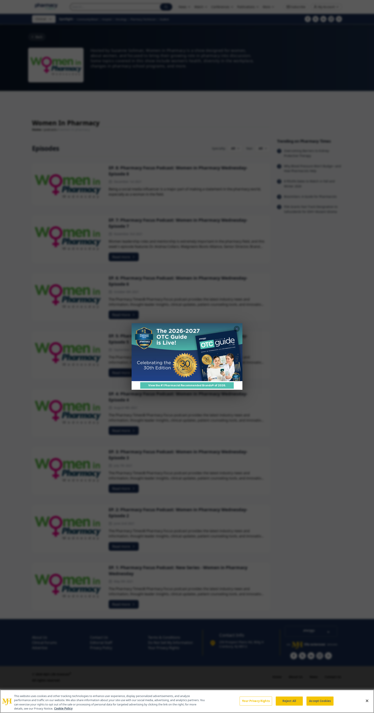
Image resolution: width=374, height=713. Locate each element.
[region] (187, 701)
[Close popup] (237, 329)
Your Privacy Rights (255, 701)
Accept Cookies (320, 701)
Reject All (289, 701)
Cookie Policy (63, 708)
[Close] (367, 700)
